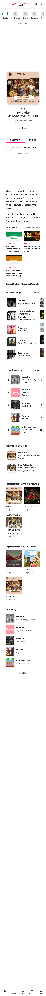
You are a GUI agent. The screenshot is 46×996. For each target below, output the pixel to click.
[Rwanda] (21, 392)
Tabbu (27, 569)
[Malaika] (21, 380)
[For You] (21, 417)
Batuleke (10, 506)
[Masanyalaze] (32, 495)
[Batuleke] (24, 455)
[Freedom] (21, 329)
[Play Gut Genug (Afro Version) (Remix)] (11, 315)
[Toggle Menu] (4, 4)
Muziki (8, 569)
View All (36, 292)
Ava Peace (33, 116)
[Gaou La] (21, 405)
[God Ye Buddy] (24, 468)
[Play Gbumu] (11, 342)
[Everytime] (21, 354)
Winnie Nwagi (20, 116)
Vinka (10, 116)
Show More (23, 673)
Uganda (17, 120)
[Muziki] (14, 558)
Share (24, 128)
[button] (42, 4)
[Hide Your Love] (21, 430)
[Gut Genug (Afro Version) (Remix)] (21, 316)
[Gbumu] (21, 342)
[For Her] (21, 302)
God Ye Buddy (12, 533)
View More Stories (32, 227)
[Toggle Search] (36, 4)
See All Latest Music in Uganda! (23, 283)
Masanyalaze (30, 506)
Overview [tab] (15, 140)
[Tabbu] (32, 558)
